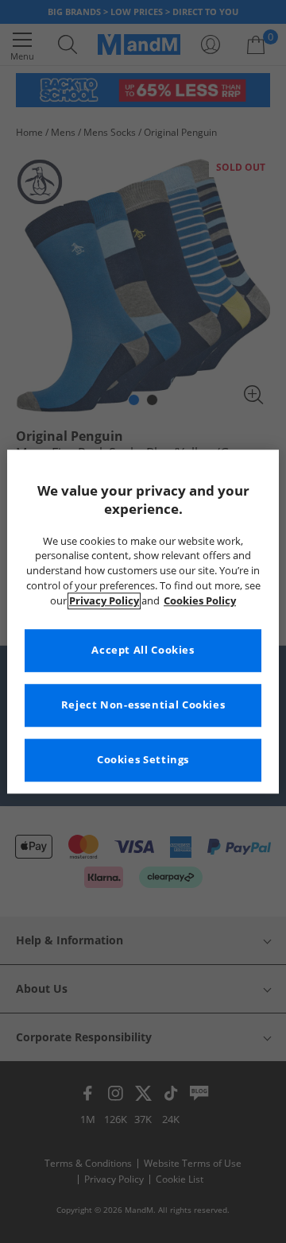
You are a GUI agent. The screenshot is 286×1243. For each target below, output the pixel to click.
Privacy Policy (104, 601)
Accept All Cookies (142, 650)
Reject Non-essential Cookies (143, 705)
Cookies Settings (143, 759)
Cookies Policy (200, 601)
